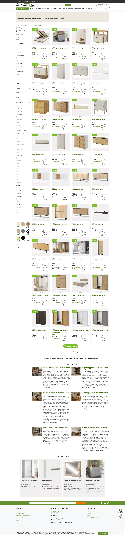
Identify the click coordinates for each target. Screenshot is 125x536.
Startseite (17, 11)
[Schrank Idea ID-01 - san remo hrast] (100, 283)
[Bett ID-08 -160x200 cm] (81, 283)
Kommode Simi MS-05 (57, 119)
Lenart (18, 38)
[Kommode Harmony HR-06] (81, 72)
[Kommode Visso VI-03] (41, 212)
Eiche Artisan (27, 227)
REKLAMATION (62, 8)
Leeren (17, 39)
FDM (18, 163)
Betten (18, 50)
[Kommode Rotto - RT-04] (41, 248)
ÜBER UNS (31, 8)
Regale (18, 69)
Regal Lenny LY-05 (76, 119)
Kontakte (17, 521)
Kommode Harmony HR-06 (78, 84)
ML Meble (19, 196)
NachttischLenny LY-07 (98, 48)
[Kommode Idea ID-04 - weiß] (61, 36)
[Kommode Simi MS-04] (81, 142)
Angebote (20, 27)
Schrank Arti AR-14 (77, 260)
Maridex (19, 188)
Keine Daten (28, 234)
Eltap (18, 152)
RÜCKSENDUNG (69, 8)
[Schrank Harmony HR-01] (61, 142)
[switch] (120, 517)
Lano (18, 180)
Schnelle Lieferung (22, 31)
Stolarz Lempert (20, 215)
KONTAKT (90, 8)
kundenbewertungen (20, 513)
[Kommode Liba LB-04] (41, 177)
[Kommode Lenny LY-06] (41, 72)
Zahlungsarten (90, 512)
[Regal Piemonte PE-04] (100, 212)
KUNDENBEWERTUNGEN (79, 8)
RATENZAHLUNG (49, 8)
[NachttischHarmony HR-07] (100, 107)
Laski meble (19, 182)
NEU (86, 8)
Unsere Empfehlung (22, 29)
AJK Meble (19, 106)
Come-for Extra (20, 133)
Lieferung (89, 514)
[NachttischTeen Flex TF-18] (41, 107)
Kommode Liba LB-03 (57, 189)
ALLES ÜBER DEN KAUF (40, 8)
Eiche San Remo (18, 234)
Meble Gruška (20, 191)
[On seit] (77, 352)
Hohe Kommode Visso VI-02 (59, 295)
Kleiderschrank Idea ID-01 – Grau (100, 330)
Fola (18, 166)
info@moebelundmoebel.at (59, 520)
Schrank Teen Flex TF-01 (58, 84)
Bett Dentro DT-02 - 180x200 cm (40, 48)
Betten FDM (19, 117)
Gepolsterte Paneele (21, 77)
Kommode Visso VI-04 (77, 224)
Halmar (18, 171)
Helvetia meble (20, 174)
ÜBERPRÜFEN (81, 503)
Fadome (19, 160)
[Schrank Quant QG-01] (100, 248)
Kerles (18, 177)
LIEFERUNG (55, 8)
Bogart (18, 122)
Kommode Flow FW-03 (77, 189)
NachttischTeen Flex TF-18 (39, 119)
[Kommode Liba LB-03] (61, 177)
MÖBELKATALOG (21, 8)
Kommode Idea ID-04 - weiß (59, 48)
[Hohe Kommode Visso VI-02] (61, 283)
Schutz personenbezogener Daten (23, 515)
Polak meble (19, 210)
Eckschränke (19, 58)
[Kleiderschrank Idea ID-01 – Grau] (100, 318)
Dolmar (18, 136)
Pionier (18, 204)
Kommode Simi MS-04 (77, 154)
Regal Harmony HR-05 (38, 154)
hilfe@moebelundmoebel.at (57, 525)
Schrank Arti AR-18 (57, 260)
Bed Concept (20, 114)
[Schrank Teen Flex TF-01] (61, 72)
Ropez (18, 212)
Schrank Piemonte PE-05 (39, 330)
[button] (35, 36)
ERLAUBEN (103, 533)
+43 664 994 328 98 (102, 4)
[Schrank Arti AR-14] (81, 248)
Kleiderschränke (20, 55)
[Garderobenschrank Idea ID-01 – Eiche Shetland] (61, 318)
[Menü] (123, 509)
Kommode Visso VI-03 (38, 224)
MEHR (36, 1)
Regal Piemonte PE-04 (97, 224)
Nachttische (19, 61)
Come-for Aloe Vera (21, 130)
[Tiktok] (108, 503)
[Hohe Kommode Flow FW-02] (61, 212)
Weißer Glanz (18, 247)
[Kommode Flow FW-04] (100, 177)
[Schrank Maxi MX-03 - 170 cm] (41, 283)
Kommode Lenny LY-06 (38, 84)
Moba (18, 199)
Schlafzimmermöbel (23, 11)
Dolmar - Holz (20, 139)
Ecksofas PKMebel (21, 150)
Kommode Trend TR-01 (97, 154)
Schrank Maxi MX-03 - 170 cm (40, 295)
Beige (18, 226)
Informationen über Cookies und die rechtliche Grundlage (76, 532)
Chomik (19, 125)
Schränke (19, 52)
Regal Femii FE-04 (96, 84)
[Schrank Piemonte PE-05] (41, 318)
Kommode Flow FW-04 (97, 189)
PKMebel (19, 207)
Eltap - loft (19, 155)
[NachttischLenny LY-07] (100, 36)
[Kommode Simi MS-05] (61, 107)
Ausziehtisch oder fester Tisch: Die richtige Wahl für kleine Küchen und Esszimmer (95, 393)
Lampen (19, 74)
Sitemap (17, 519)
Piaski (18, 201)
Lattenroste (19, 66)
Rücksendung (89, 515)
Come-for (19, 128)
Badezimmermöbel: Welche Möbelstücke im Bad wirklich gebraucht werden (55, 428)
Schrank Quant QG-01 (97, 260)
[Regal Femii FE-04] (100, 72)
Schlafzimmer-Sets (21, 47)
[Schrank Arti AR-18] (61, 248)
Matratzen (19, 80)
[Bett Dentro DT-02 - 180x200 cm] (41, 36)
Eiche (23, 226)
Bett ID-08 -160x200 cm (78, 295)
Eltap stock (19, 158)
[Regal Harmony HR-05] (41, 142)
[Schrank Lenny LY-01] (81, 36)
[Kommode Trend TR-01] (100, 142)
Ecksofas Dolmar (20, 147)
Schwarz (23, 240)
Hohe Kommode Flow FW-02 (59, 224)
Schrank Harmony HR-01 (58, 154)
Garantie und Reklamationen (92, 517)
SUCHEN (68, 5)
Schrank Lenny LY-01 (77, 48)
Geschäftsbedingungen (20, 517)
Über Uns (18, 511)
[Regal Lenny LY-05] (81, 107)
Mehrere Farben (18, 241)
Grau (23, 233)
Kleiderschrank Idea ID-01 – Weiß (80, 330)
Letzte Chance (21, 32)
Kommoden (19, 63)
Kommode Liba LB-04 (38, 189)
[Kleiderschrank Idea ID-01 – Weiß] (81, 318)
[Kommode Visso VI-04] (81, 212)
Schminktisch (20, 71)
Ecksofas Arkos (20, 141)
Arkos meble (20, 109)
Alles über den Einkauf (91, 510)
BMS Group (19, 119)
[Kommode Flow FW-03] (81, 177)
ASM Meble (19, 111)
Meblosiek (19, 193)
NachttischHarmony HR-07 (98, 119)
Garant (18, 169)
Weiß (28, 240)
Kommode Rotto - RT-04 (38, 260)
